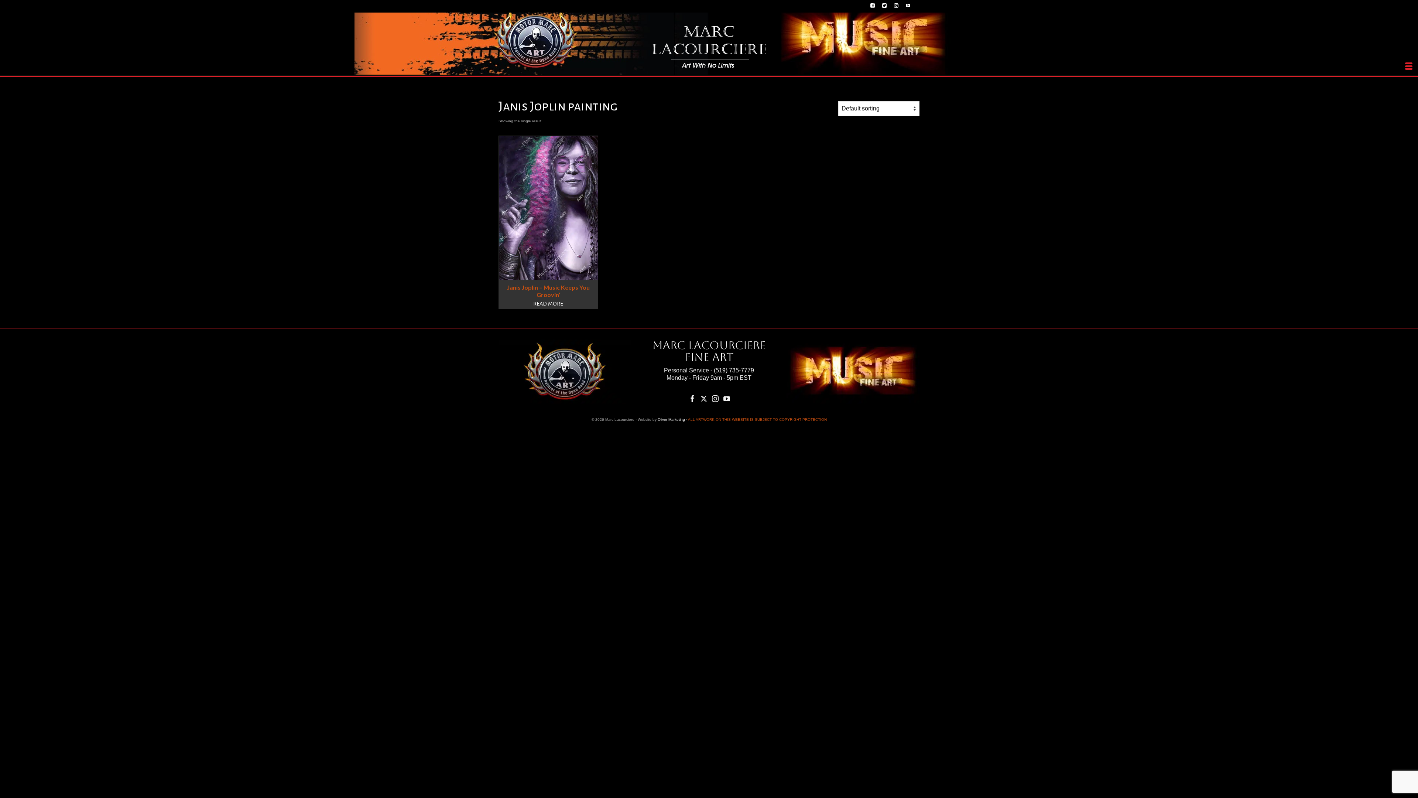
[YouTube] (727, 398)
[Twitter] (704, 398)
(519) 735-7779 (734, 370)
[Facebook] (692, 398)
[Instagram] (715, 398)
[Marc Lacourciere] (709, 47)
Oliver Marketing (671, 419)
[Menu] (1409, 66)
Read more (548, 304)
